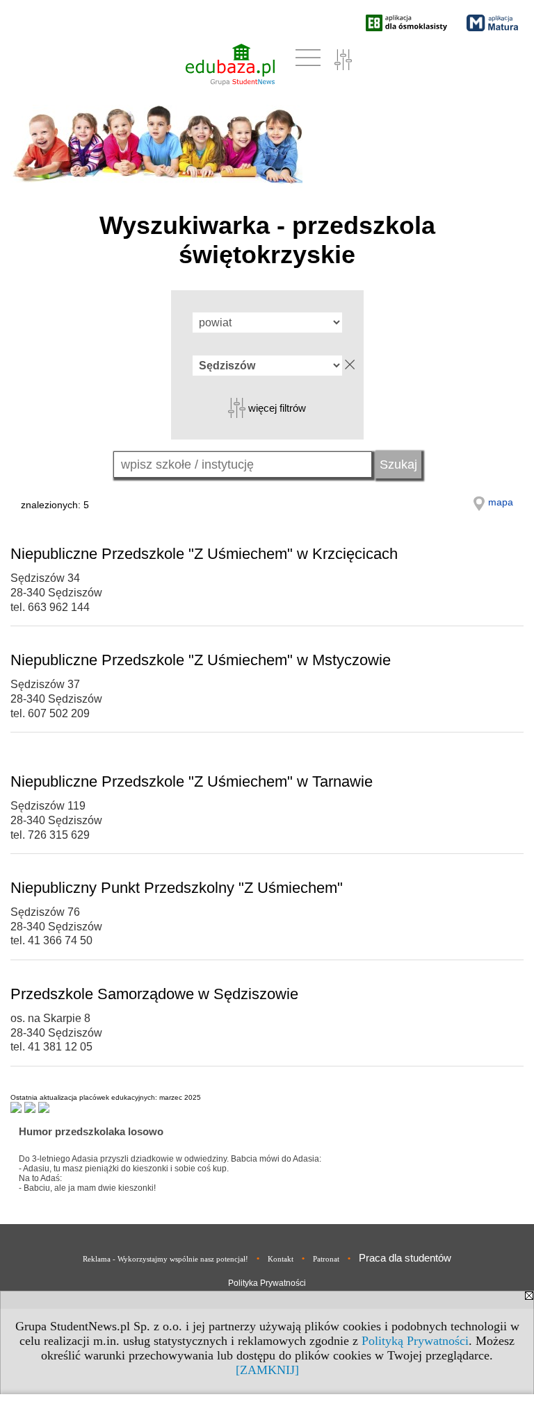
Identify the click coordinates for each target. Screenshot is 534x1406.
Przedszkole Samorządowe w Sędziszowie (154, 994)
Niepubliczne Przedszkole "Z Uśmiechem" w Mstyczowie (200, 660)
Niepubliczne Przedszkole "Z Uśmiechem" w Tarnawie (191, 781)
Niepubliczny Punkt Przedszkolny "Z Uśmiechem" (176, 887)
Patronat (326, 1259)
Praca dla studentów (405, 1258)
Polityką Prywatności (415, 1341)
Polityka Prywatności (267, 1283)
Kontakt (280, 1259)
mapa (500, 502)
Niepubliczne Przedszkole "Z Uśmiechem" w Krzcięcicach (204, 553)
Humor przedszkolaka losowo (91, 1131)
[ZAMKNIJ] (267, 1370)
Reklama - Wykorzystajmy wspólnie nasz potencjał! (165, 1259)
